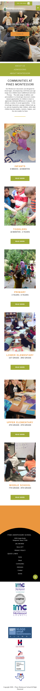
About (20, 560)
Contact (20, 570)
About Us (20, 66)
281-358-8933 (22, 3)
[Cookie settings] (35, 576)
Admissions (20, 69)
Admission (20, 567)
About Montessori (20, 73)
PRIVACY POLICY (20, 550)
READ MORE (20, 178)
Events (20, 573)
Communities (20, 563)
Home (20, 557)
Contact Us (20, 34)
